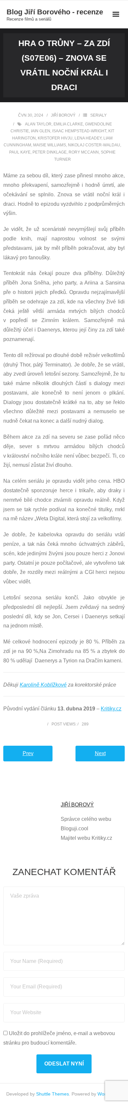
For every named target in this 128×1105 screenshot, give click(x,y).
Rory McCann (84, 152)
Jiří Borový (63, 115)
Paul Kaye (20, 152)
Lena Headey (88, 138)
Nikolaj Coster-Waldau (94, 145)
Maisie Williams (49, 145)
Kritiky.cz (111, 708)
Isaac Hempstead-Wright (79, 131)
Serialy (98, 115)
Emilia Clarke (68, 124)
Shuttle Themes (52, 1094)
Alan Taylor (38, 124)
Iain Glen (40, 131)
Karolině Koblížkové (43, 685)
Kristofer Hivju (55, 138)
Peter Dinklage (49, 152)
